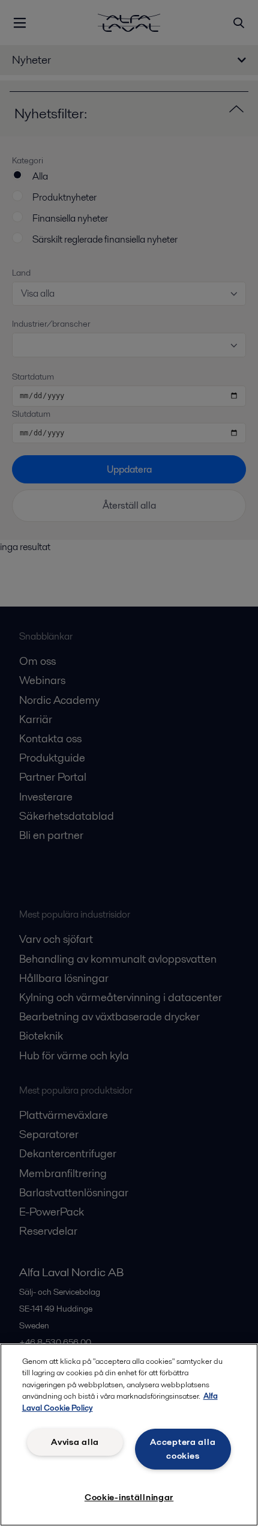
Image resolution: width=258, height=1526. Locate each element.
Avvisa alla (75, 1442)
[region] (129, 1434)
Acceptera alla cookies (182, 1449)
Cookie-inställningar (129, 1497)
